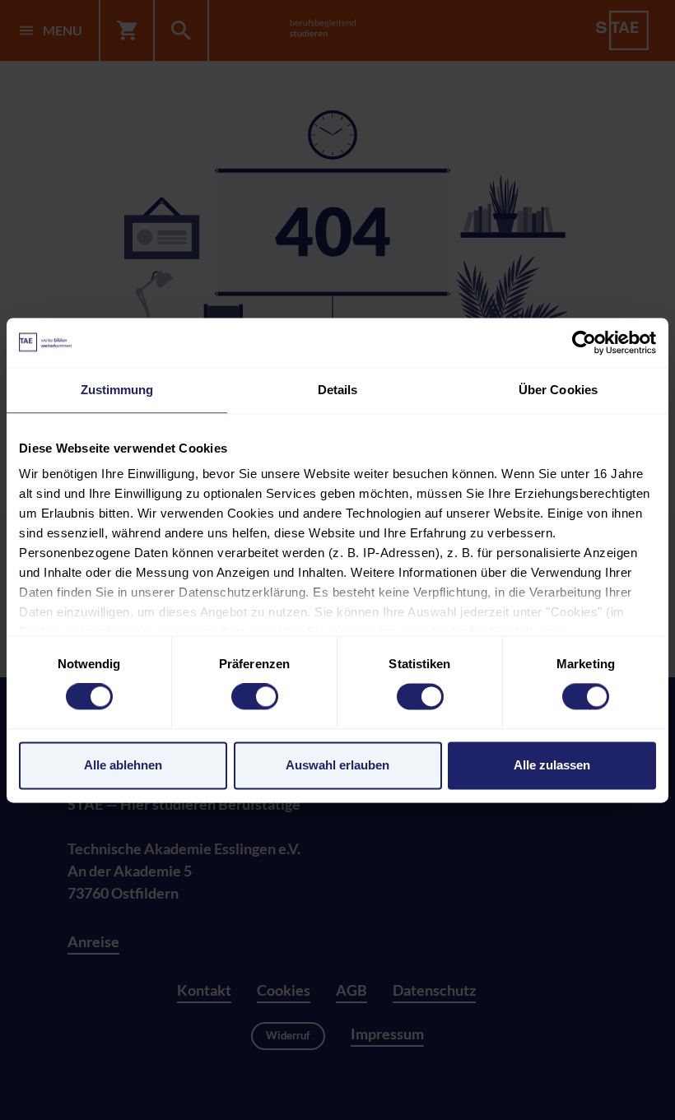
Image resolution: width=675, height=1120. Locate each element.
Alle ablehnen (123, 765)
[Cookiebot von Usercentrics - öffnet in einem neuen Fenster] (584, 342)
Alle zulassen (552, 765)
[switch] (254, 697)
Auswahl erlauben (337, 765)
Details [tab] (338, 390)
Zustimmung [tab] (117, 390)
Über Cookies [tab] (558, 390)
